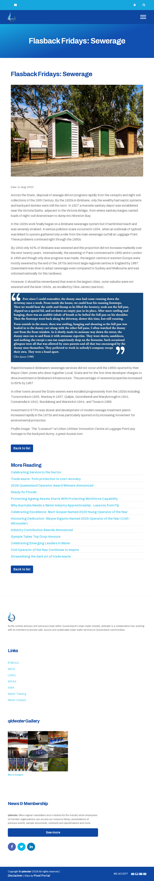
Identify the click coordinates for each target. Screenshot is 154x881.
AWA (11, 687)
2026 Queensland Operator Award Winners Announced (52, 485)
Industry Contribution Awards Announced (42, 530)
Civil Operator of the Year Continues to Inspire (45, 550)
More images (15, 774)
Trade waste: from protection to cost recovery (46, 479)
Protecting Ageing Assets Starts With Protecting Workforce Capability (64, 498)
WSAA (12, 681)
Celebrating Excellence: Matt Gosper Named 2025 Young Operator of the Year (69, 512)
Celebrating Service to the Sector (36, 472)
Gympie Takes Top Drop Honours (36, 536)
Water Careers (17, 700)
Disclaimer (15, 875)
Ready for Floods (24, 492)
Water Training (17, 693)
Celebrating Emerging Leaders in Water (40, 543)
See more (53, 832)
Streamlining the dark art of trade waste (41, 556)
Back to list (21, 448)
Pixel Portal (42, 875)
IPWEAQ (13, 662)
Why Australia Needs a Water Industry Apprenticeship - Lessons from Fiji (65, 505)
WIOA (11, 669)
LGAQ (12, 675)
